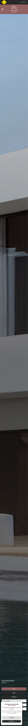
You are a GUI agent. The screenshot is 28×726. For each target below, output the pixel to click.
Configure (11, 717)
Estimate (14, 697)
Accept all (11, 721)
